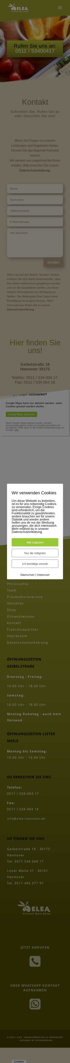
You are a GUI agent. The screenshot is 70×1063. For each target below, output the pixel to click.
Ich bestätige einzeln (35, 563)
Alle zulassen (35, 542)
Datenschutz (27, 574)
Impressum (43, 574)
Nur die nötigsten (35, 553)
